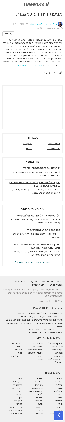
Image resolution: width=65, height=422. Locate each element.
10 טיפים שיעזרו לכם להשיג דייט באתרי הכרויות (40, 313)
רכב (41, 410)
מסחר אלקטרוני (35, 353)
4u (36, 4)
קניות (60, 410)
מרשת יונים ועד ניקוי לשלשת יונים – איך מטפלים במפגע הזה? (34, 320)
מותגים (39, 397)
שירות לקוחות (16, 356)
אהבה (60, 378)
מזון (20, 397)
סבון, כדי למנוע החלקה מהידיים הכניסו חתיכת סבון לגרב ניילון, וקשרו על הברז (34, 184)
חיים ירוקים (17, 388)
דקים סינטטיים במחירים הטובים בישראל (44, 329)
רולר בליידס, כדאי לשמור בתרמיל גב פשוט (38, 215)
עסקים (39, 407)
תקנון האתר (20, 281)
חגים (60, 388)
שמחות (39, 413)
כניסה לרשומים (39, 285)
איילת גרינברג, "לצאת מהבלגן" (28, 66)
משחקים (39, 359)
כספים (60, 394)
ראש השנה (58, 356)
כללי (20, 391)
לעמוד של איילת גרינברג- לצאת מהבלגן (32, 262)
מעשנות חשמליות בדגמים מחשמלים (46, 332)
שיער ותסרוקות (15, 410)
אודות (60, 281)
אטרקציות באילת (55, 343)
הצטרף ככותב (56, 285)
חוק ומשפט (37, 388)
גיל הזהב (39, 385)
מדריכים (18, 394)
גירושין (19, 346)
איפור (19, 378)
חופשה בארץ (16, 343)
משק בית (27, 143)
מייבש (29, 148)
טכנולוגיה (58, 391)
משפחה (39, 400)
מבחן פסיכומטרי (35, 349)
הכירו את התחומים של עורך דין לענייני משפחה (41, 316)
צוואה (40, 356)
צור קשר (33, 281)
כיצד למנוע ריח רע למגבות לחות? (43, 230)
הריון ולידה (17, 385)
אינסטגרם (38, 346)
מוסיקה (59, 397)
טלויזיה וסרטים (36, 391)
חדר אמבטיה (53, 148)
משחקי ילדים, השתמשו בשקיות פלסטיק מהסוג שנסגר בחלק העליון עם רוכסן (37, 246)
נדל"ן (60, 404)
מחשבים (59, 400)
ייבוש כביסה (54, 143)
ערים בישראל (16, 407)
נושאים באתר (47, 281)
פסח (20, 353)
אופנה (40, 378)
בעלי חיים (38, 381)
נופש (40, 404)
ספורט (19, 404)
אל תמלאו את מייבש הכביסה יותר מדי (41, 168)
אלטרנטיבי (58, 381)
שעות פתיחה (57, 346)
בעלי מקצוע (16, 381)
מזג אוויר (18, 349)
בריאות (59, 385)
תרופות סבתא (36, 343)
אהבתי (7, 34)
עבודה (60, 407)
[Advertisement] (32, 107)
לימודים (39, 394)
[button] (58, 415)
